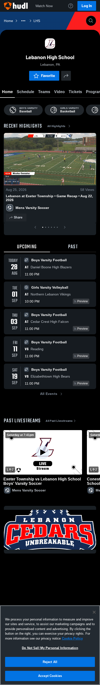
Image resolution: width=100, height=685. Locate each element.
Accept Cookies (50, 676)
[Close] (94, 612)
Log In (87, 5)
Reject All (50, 662)
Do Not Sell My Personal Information (50, 648)
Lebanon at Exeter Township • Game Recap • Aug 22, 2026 (49, 198)
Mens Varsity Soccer (32, 208)
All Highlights (56, 126)
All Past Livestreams (59, 420)
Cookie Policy (72, 638)
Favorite (48, 75)
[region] (50, 645)
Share (18, 217)
